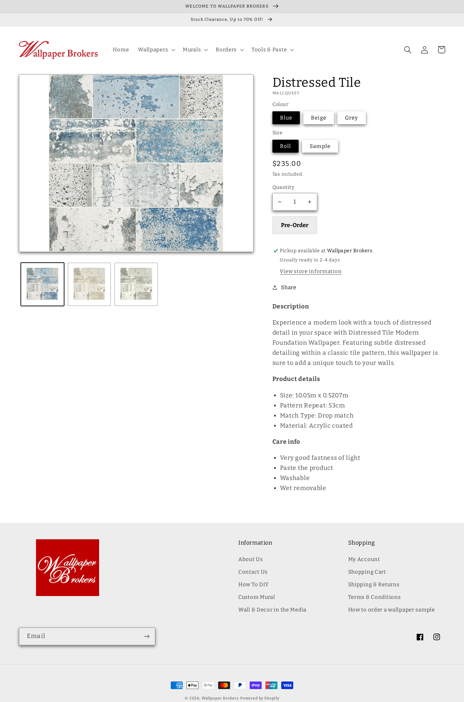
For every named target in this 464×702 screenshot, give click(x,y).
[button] (156, 50)
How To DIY (253, 584)
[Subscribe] (146, 636)
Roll (285, 146)
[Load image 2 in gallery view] (89, 284)
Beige (318, 117)
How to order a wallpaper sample (391, 609)
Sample (320, 146)
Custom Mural (256, 597)
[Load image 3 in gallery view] (136, 284)
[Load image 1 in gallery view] (42, 284)
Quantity (283, 187)
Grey (351, 117)
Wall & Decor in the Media (272, 609)
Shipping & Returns (374, 584)
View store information (311, 271)
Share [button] (288, 287)
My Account (364, 559)
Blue (286, 117)
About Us (250, 559)
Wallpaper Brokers (220, 698)
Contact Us (253, 572)
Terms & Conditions (374, 597)
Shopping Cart (367, 572)
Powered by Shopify (259, 698)
